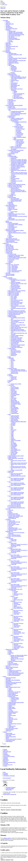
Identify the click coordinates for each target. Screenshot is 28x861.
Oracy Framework (14, 304)
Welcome (8, 21)
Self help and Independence (14, 675)
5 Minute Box (19, 132)
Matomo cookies (7, 838)
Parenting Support (12, 713)
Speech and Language (12, 719)
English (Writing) (11, 348)
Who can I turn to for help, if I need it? (14, 739)
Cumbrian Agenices (15, 698)
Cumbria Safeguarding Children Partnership (17, 58)
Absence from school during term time (16, 34)
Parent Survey (11, 103)
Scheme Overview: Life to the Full (18, 466)
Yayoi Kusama (14, 412)
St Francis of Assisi (12, 254)
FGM (12, 81)
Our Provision (11, 117)
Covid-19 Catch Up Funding (12, 242)
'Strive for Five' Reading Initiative (18, 344)
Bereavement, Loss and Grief (14, 691)
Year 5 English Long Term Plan (17, 497)
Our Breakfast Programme (11, 683)
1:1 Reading (18, 136)
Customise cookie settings (16, 809)
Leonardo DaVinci (15, 413)
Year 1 (12, 361)
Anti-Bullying (14, 67)
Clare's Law (13, 701)
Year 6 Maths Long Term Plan (17, 503)
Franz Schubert (14, 445)
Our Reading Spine (15, 342)
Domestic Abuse (11, 696)
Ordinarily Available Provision (17, 118)
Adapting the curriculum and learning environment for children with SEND (18, 162)
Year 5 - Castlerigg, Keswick (14, 534)
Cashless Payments (10, 729)
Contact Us (8, 22)
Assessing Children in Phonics (17, 335)
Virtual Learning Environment (12, 667)
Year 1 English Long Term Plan (17, 478)
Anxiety (10, 688)
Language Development (16, 288)
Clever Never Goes (17, 71)
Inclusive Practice (14, 152)
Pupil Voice (10, 99)
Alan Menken (14, 446)
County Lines (14, 79)
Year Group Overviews (16, 350)
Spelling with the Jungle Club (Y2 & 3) (19, 327)
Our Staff (8, 25)
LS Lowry (13, 386)
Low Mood (10, 710)
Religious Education (12, 368)
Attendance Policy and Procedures (15, 32)
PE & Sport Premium (10, 229)
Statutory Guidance (12, 231)
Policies (10, 55)
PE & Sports (10, 525)
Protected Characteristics (11, 736)
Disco (12, 427)
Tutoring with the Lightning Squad (18, 324)
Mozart (12, 441)
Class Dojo (8, 685)
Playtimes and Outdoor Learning (15, 529)
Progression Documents (16, 352)
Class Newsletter (17, 604)
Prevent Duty (13, 87)
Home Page (3, 8)
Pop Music (13, 424)
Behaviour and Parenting (13, 664)
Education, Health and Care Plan (15, 186)
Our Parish (8, 272)
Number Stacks (19, 127)
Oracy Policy (13, 298)
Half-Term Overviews (18, 616)
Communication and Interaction (17, 111)
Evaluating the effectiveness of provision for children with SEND (18, 166)
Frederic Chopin (14, 452)
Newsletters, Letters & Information (13, 680)
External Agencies (12, 183)
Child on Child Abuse (15, 75)
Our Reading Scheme (15, 346)
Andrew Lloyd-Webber (16, 440)
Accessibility (13, 176)
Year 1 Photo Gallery (15, 554)
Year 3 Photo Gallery (15, 566)
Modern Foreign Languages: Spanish (16, 455)
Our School (5, 20)
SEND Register (11, 153)
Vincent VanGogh (14, 387)
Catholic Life (6, 243)
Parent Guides (16, 95)
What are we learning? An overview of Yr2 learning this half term (19, 562)
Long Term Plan (14, 419)
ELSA (9, 210)
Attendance (8, 29)
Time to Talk (18, 125)
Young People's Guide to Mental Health (16, 219)
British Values (8, 44)
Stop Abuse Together (18, 97)
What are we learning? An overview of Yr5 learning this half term (19, 580)
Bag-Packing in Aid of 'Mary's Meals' (16, 255)
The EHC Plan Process (15, 189)
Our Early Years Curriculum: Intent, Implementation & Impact (15, 516)
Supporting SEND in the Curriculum (15, 150)
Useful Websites (9, 741)
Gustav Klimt (13, 398)
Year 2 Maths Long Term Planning (18, 484)
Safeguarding (8, 52)
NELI (17, 123)
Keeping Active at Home (16, 383)
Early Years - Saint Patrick (13, 264)
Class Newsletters (17, 631)
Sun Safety (10, 721)
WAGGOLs (13, 355)
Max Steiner (13, 454)
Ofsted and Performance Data (12, 46)
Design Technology (12, 457)
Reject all (3, 809)
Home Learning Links (18, 593)
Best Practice (13, 349)
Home (4, 772)
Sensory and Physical (15, 114)
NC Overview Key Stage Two (14, 506)
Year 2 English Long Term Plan (17, 483)
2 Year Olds (10, 510)
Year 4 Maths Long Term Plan (17, 493)
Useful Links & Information (16, 337)
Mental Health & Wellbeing (11, 205)
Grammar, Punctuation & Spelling (15, 661)
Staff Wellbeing (11, 206)
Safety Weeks (11, 65)
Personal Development (15, 285)
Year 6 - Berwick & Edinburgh (14, 536)
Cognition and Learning (16, 112)
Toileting (10, 722)
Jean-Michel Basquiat (15, 402)
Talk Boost (18, 124)
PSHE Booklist (11, 218)
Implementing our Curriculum (14, 291)
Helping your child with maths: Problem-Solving (17, 657)
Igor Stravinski (14, 453)
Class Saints (8, 263)
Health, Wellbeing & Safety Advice (13, 687)
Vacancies (8, 49)
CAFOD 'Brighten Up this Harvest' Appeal (17, 257)
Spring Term (13, 377)
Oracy (9, 356)
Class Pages (8, 537)
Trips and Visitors (12, 523)
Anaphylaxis (11, 236)
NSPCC (15, 92)
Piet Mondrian (14, 393)
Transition (13, 177)
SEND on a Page (11, 107)
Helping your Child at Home (12, 649)
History (9, 381)
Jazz (12, 426)
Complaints (13, 179)
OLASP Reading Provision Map (17, 341)
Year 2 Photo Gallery (15, 560)
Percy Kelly (13, 399)
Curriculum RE (9, 251)
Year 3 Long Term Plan (16, 490)
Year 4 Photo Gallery (15, 572)
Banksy (12, 396)
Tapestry (15, 592)
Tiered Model (11, 225)
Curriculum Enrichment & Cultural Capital (17, 311)
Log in (5, 4)
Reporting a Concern (12, 59)
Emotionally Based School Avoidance (16, 702)
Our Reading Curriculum (16, 339)
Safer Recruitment (12, 100)
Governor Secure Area (10, 48)
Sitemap (4, 781)
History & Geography (12, 663)
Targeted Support (14, 120)
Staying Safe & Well (15, 287)
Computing (10, 375)
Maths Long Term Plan (15, 474)
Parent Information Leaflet (16, 199)
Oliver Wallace (14, 448)
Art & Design (11, 385)
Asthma (10, 235)
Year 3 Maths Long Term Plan (17, 488)
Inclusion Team (11, 106)
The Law (10, 40)
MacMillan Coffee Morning (14, 256)
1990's (12, 436)
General (10, 669)
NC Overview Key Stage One (14, 505)
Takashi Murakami (15, 408)
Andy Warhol (14, 392)
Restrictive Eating (12, 715)
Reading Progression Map (16, 340)
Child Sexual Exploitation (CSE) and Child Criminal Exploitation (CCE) (18, 77)
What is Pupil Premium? (13, 223)
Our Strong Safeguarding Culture (15, 54)
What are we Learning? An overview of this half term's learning (19, 545)
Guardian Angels (9, 252)
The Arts (10, 526)
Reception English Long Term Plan (18, 475)
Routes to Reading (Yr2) (16, 328)
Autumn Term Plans (15, 415)
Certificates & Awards (10, 740)
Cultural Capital (14, 289)
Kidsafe (10, 64)
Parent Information (12, 197)
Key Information (6, 51)
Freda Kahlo (13, 395)
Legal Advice (13, 700)
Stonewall (10, 720)
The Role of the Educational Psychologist (16, 184)
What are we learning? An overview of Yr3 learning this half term (19, 568)
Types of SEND (14, 157)
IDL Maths (18, 131)
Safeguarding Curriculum (13, 62)
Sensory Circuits (19, 140)
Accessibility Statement (10, 787)
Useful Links (11, 104)
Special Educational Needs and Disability (14, 105)
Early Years (10, 472)
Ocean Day (10, 261)
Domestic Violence (15, 80)
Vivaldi (12, 438)
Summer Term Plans (15, 418)
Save (12, 859)
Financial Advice (11, 704)
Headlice (10, 706)
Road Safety (13, 66)
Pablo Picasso (14, 390)
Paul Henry (13, 406)
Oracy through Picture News (17, 302)
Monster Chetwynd (15, 401)
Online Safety (8, 735)
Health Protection (11, 708)
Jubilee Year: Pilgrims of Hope (12, 249)
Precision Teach (19, 134)
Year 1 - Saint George (12, 265)
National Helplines (15, 697)
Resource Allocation (15, 178)
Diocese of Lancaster (10, 275)
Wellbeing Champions (12, 209)
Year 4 (12, 364)
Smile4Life (10, 717)
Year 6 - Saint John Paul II (13, 271)
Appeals (12, 193)
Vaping (9, 724)
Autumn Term (14, 376)
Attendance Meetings (12, 38)
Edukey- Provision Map (16, 146)
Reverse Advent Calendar (13, 258)
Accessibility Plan (12, 195)
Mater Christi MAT (10, 23)
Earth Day (10, 262)
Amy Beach (13, 442)
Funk (12, 428)
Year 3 (12, 363)
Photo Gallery (14, 539)
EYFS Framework (12, 518)
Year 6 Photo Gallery (15, 584)
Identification (13, 158)
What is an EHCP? (15, 187)
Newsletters (10, 41)
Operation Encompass (12, 61)
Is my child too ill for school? (14, 35)
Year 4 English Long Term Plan (17, 492)
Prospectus (8, 45)
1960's (12, 434)
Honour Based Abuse (15, 85)
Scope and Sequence (15, 326)
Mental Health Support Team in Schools (16, 213)
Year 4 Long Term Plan (16, 494)
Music (9, 414)
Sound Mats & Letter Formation (17, 329)
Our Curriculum (9, 277)
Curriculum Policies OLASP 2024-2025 (16, 507)
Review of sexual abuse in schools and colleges (19, 94)
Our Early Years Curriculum (14, 514)
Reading (10, 651)
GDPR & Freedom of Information (13, 239)
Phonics (10, 650)
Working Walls (14, 354)
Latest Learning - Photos (19, 619)
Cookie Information (10, 788)
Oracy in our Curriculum (13, 295)
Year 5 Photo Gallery (15, 578)
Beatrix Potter (14, 409)
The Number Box (19, 133)
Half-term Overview (18, 602)
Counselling (10, 212)
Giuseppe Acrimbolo (15, 394)
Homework (16, 603)
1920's (12, 432)
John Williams (14, 444)
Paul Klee (13, 389)
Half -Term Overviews (18, 610)
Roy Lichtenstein (14, 407)
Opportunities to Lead (12, 527)
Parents (4, 676)
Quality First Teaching (15, 151)
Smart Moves (19, 145)
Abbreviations (11, 204)
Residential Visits (11, 315)
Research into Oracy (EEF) (16, 303)
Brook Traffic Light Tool (19, 98)
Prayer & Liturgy (9, 250)
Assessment (13, 353)
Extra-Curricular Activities (13, 524)
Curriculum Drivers (12, 278)
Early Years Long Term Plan (17, 473)
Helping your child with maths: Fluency (19, 655)
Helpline (15, 91)
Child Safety (13, 69)
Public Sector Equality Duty (11, 238)
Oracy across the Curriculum (17, 300)
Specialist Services (15, 169)
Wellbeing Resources (12, 215)
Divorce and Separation (13, 695)
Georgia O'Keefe (14, 411)
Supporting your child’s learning (17, 164)
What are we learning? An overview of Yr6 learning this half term (19, 586)
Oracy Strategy (14, 297)
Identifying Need (11, 116)
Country (12, 431)
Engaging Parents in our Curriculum (15, 313)
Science (10, 374)
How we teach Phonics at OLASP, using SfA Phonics (18, 321)
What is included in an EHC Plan (18, 190)
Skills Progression (14, 420)
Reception (13, 360)
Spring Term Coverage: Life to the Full (19, 462)
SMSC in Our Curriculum (13, 294)
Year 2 (12, 362)
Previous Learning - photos (19, 632)
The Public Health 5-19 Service (14, 723)
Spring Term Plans (15, 416)
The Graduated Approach (16, 119)
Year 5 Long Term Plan (16, 499)
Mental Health (14, 86)
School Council (9, 733)
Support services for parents (16, 180)
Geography (10, 380)
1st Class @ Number (20, 128)
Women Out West (12, 726)
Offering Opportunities (15, 282)
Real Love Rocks (11, 73)
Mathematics (11, 357)
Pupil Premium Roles (12, 226)
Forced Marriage (14, 82)
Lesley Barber (14, 451)
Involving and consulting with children (19, 160)
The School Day (9, 27)
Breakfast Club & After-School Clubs (13, 682)
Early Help (10, 56)
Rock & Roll (13, 429)
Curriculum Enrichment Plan (14, 314)
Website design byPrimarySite (9, 794)
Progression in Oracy (15, 301)
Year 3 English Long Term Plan (17, 487)
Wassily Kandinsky (15, 388)
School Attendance (7, 778)
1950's (12, 433)
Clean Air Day (11, 259)
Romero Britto (14, 400)
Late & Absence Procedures (11, 28)
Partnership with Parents (11, 677)
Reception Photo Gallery (16, 549)
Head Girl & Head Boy (10, 734)
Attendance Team (12, 31)
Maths (9, 654)
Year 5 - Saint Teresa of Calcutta (15, 270)
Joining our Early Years (13, 513)
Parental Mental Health (13, 711)
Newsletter (16, 591)
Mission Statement (9, 245)
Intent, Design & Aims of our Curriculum (16, 290)
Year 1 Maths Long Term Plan (17, 479)
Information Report (12, 156)
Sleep (9, 716)
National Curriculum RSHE (16, 470)
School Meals (8, 681)
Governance (8, 47)
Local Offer (13, 182)
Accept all (8, 809)
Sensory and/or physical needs (14, 674)
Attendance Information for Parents (15, 33)
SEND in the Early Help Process (15, 185)
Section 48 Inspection (10, 274)
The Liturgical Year (10, 248)
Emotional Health (12, 703)
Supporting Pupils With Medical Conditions (15, 230)
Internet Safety (14, 68)
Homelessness (14, 84)
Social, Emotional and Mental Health (18, 113)
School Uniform (9, 684)
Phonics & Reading (12, 316)
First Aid (13, 72)
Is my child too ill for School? (12, 728)
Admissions (8, 26)
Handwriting (11, 652)
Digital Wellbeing (12, 694)
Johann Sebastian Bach (15, 449)
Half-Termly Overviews (18, 623)
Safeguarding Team (12, 53)
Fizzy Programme (19, 143)
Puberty (10, 714)
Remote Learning (9, 668)
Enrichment (8, 519)
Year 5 (12, 366)
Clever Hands (19, 144)
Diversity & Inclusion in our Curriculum (16, 310)
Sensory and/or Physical (18, 139)
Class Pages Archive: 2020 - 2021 (15, 589)
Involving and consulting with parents (18, 159)
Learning (5, 276)
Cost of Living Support (13, 693)
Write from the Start (20, 141)
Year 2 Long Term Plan (16, 485)
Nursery (12, 359)
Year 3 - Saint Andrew (13, 268)
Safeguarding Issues (12, 74)
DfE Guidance (11, 36)
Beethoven (13, 439)
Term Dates (8, 42)
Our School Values (9, 246)
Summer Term (14, 379)
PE (9, 382)
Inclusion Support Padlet (16, 200)
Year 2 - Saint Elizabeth (13, 267)
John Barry (13, 447)
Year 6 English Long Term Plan (17, 501)
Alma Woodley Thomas (16, 403)
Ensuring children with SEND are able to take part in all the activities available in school (19, 174)
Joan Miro (13, 405)
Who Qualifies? (11, 228)
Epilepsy (10, 237)
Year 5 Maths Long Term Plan (17, 498)
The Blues (13, 425)
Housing (10, 709)
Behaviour (10, 690)
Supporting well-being (15, 167)
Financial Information (10, 241)
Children (5, 732)
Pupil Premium (9, 222)
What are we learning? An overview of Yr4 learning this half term (19, 574)
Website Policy (9, 789)
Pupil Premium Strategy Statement (15, 224)
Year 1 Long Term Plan (16, 480)
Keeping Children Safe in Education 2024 (17, 60)
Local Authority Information (14, 39)
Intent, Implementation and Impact (18, 369)
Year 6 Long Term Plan (16, 504)
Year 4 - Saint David (12, 269)
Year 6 (12, 367)
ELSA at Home (14, 211)
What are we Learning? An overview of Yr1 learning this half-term (19, 557)
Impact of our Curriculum (13, 293)
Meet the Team (11, 208)
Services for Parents (15, 198)
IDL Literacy (18, 130)
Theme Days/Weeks (12, 530)
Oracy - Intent (14, 296)
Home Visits (8, 678)
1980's (12, 435)
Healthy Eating (11, 707)
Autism (9, 689)
